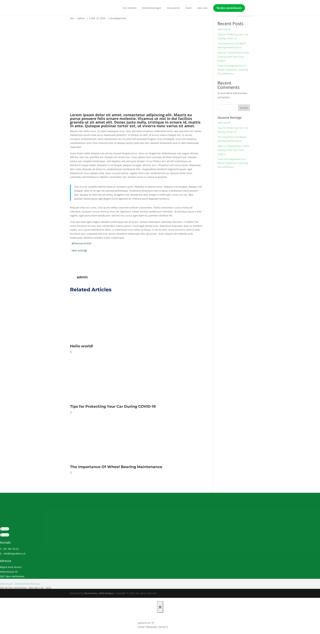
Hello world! (224, 29)
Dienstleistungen (151, 8)
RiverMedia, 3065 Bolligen (99, 593)
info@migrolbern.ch (14, 553)
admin (81, 18)
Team (189, 8)
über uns (202, 8)
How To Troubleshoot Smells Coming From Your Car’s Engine (233, 56)
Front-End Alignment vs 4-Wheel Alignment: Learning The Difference (233, 69)
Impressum (6, 583)
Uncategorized (118, 18)
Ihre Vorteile (129, 8)
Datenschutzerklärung (27, 583)
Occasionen (173, 8)
